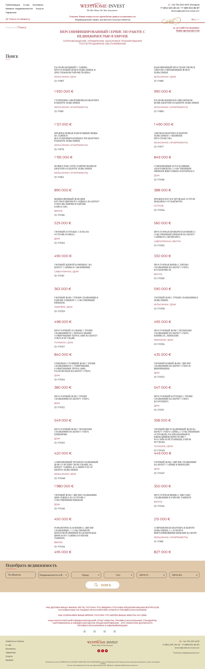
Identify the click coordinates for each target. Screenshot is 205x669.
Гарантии (11, 12)
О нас (26, 4)
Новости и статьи (15, 641)
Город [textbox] (85, 575)
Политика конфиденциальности (186, 653)
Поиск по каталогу (19, 19)
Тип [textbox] (118, 575)
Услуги (40, 8)
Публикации (13, 4)
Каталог (10, 660)
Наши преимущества (187, 30)
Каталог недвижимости (19, 8)
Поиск (106, 585)
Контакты (38, 4)
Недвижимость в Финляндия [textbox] (54, 575)
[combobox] (53, 575)
